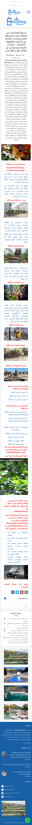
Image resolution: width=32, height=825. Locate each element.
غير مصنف (16, 58)
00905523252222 (13, 452)
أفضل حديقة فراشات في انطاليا (18, 81)
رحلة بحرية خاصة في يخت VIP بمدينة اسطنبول (17, 764)
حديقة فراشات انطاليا (16, 117)
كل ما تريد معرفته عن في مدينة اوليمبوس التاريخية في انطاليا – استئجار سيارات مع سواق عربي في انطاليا (17, 633)
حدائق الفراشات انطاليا (16, 107)
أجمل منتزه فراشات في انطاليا (18, 67)
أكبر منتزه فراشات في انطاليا (13, 91)
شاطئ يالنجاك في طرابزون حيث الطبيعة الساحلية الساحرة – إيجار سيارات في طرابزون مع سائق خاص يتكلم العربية (17, 640)
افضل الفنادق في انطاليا (16, 103)
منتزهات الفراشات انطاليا (14, 133)
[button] (27, 820)
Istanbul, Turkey (9, 786)
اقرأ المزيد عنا (27, 743)
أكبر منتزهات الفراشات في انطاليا (17, 93)
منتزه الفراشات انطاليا (12, 126)
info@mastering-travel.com (12, 793)
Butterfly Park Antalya (14, 60)
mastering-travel (9, 796)
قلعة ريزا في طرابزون (22, 628)
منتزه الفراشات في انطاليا (18, 128)
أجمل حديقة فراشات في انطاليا (14, 65)
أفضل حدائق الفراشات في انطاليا (14, 79)
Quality (26, 822)
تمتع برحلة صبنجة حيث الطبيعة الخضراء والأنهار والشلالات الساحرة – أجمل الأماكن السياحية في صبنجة (20, 755)
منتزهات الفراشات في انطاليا (18, 135)
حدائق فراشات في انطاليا (16, 112)
